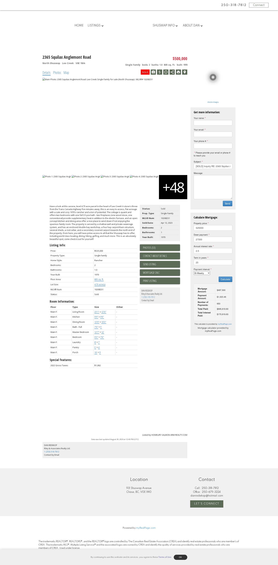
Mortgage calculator (161, 273)
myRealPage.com (225, 324)
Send (227, 203)
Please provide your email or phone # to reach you (212, 154)
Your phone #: (200, 141)
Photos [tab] (57, 72)
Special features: (61, 360)
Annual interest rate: (203, 246)
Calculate (225, 279)
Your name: (199, 118)
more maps (213, 102)
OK (180, 557)
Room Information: (62, 301)
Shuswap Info (164, 25)
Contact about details (155, 256)
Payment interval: (202, 269)
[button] (206, 504)
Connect (258, 5)
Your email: (199, 129)
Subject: (197, 161)
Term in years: (200, 257)
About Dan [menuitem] (191, 25)
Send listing (149, 264)
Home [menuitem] (78, 25)
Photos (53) (149, 248)
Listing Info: (58, 245)
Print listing (150, 281)
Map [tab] (66, 72)
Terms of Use (164, 557)
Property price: (200, 223)
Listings (94, 25)
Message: (198, 173)
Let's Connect (206, 503)
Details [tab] (46, 72)
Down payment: (201, 234)
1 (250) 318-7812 (148, 297)
